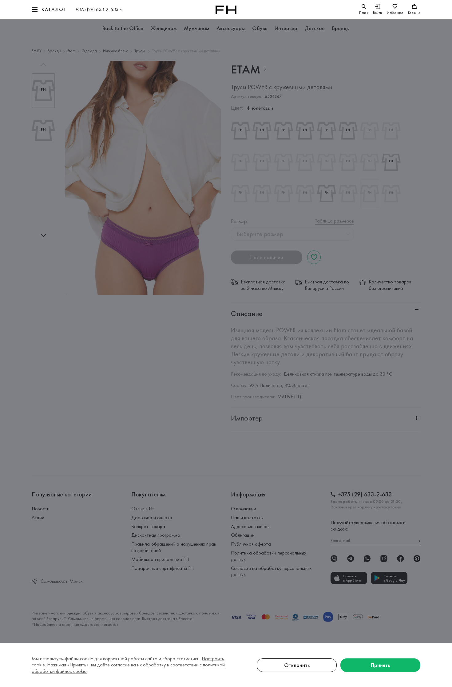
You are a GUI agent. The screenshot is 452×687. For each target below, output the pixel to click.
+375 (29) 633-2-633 (96, 9)
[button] (49, 9)
